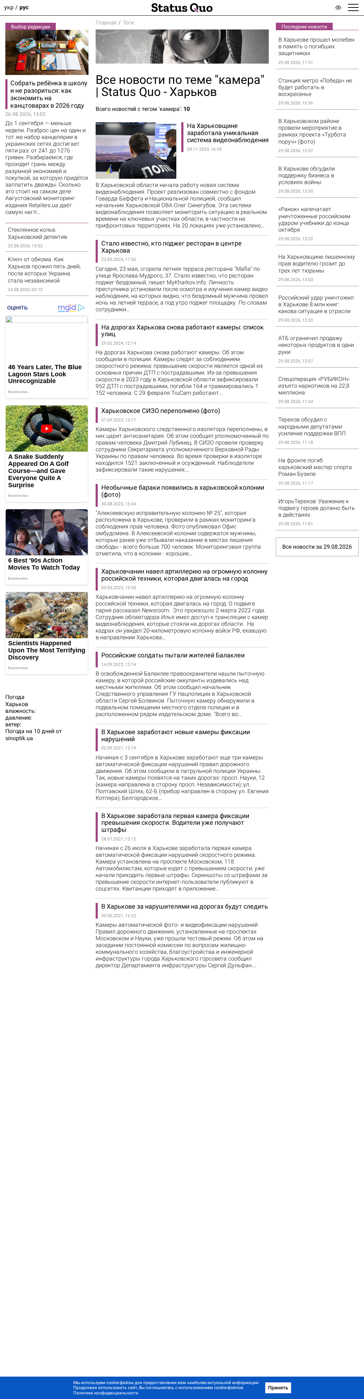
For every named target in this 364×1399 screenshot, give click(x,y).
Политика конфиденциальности (105, 1392)
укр (9, 7)
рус (24, 7)
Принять (278, 1387)
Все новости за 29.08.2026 (317, 546)
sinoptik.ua (19, 738)
